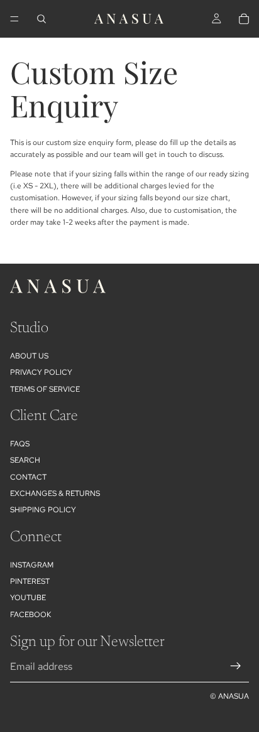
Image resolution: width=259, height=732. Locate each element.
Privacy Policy (41, 372)
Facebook (30, 615)
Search (25, 460)
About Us (29, 356)
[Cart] (244, 19)
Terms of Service (45, 389)
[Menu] (14, 18)
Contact (28, 477)
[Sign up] (236, 666)
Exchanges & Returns (55, 493)
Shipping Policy (43, 510)
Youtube (28, 598)
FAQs (20, 444)
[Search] (41, 19)
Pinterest (30, 581)
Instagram (31, 565)
